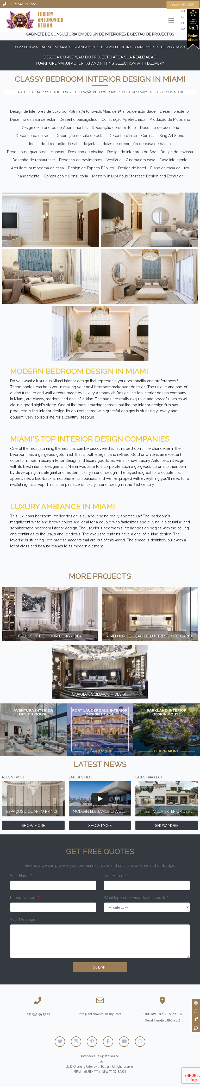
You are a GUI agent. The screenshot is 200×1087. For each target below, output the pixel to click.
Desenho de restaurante (33, 160)
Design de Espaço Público (91, 168)
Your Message (24, 919)
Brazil (122, 1072)
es (182, 16)
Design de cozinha (176, 152)
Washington (92, 1072)
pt (182, 22)
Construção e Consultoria (66, 176)
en (183, 10)
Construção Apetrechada (123, 119)
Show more (33, 825)
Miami (78, 1072)
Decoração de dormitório (114, 127)
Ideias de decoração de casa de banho (136, 143)
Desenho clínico (123, 135)
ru (183, 28)
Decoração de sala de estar (80, 135)
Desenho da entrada (34, 135)
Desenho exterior (175, 111)
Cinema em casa (140, 160)
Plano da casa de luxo (169, 168)
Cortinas (148, 135)
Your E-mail (115, 875)
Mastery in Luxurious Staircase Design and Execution (138, 176)
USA (100, 1061)
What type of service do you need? (136, 897)
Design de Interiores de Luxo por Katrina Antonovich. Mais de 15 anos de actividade (83, 111)
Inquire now (182, 5)
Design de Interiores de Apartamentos (54, 127)
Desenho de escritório (159, 127)
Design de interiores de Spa (131, 152)
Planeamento (28, 176)
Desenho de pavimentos (80, 160)
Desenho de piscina (85, 152)
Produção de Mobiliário (169, 119)
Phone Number (24, 897)
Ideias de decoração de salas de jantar (63, 143)
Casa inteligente (173, 160)
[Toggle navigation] (171, 21)
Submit (100, 967)
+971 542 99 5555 (37, 1015)
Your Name (21, 875)
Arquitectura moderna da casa (37, 168)
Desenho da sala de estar (32, 119)
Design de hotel (132, 168)
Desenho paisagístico (78, 119)
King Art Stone (172, 135)
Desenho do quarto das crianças (35, 152)
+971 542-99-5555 (24, 4)
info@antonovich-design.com (100, 1014)
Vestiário (114, 160)
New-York (109, 1072)
